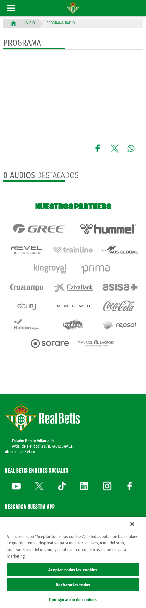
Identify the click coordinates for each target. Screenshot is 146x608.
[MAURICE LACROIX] (96, 343)
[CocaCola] (119, 306)
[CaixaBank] (73, 287)
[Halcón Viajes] (27, 325)
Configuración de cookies (73, 599)
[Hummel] (107, 229)
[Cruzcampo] (27, 287)
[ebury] (27, 306)
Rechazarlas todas (73, 584)
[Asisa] (119, 287)
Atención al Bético (20, 451)
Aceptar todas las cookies (72, 569)
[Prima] (96, 269)
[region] (73, 562)
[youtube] (16, 486)
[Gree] (38, 229)
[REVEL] (27, 250)
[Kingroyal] (50, 269)
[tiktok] (62, 486)
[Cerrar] (132, 524)
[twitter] (39, 486)
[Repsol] (119, 325)
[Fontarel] (73, 325)
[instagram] (107, 486)
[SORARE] (50, 343)
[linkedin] (84, 486)
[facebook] (130, 486)
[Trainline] (73, 250)
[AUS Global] (119, 250)
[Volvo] (73, 306)
